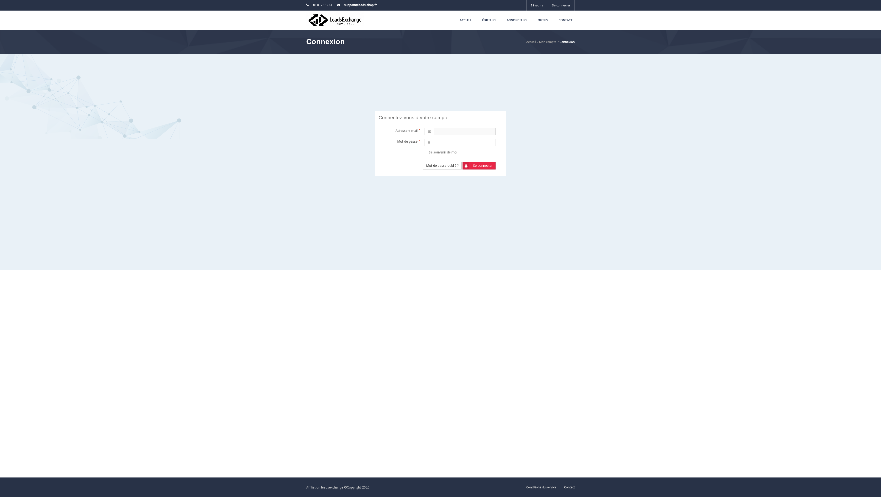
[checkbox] (424, 152)
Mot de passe (407, 141)
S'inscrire (537, 5)
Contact (566, 20)
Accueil (466, 20)
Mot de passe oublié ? (442, 165)
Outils (543, 20)
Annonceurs (517, 20)
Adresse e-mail (407, 130)
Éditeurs (489, 20)
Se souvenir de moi (443, 152)
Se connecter (561, 5)
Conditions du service (541, 487)
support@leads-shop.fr (360, 5)
